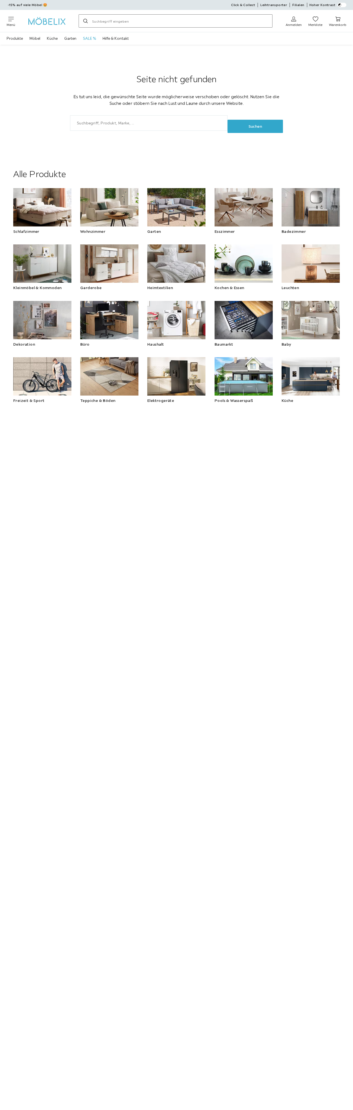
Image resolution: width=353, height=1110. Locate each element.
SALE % (89, 38)
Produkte (15, 38)
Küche (52, 38)
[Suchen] (85, 21)
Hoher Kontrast (322, 5)
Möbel (35, 38)
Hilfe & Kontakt (116, 38)
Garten (70, 38)
